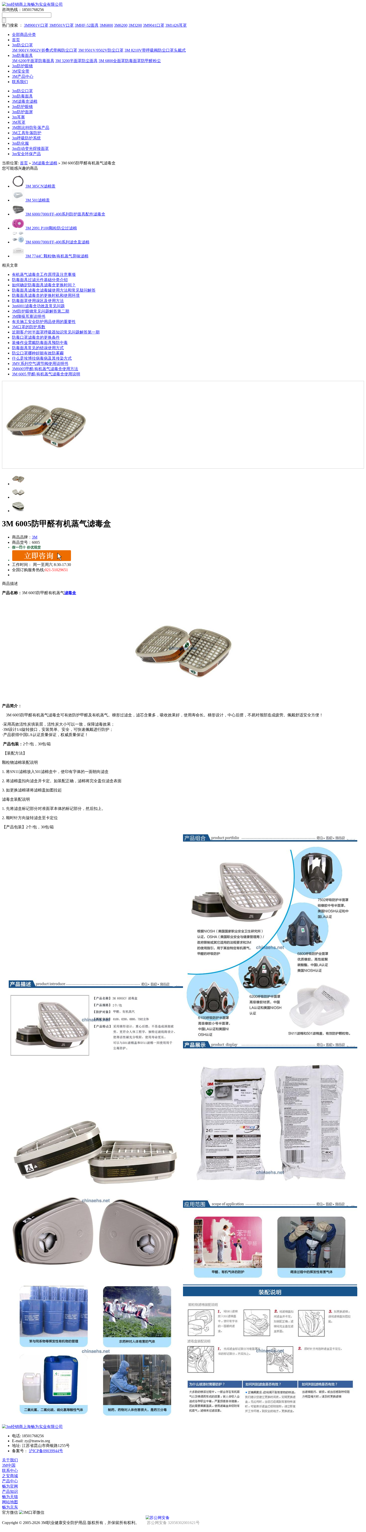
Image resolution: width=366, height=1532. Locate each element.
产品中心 (10, 1481)
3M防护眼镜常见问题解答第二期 (40, 311)
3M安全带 (20, 71)
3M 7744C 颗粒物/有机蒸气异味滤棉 (56, 256)
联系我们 (20, 82)
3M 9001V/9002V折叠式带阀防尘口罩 (44, 50)
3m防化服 (20, 143)
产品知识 (10, 1491)
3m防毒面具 (22, 55)
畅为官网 (10, 1486)
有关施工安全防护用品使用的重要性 (44, 322)
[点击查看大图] (183, 425)
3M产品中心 (22, 76)
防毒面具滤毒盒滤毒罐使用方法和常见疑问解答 (54, 290)
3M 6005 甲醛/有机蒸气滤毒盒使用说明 (46, 374)
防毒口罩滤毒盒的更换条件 (36, 337)
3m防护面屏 (22, 112)
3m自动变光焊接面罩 (30, 148)
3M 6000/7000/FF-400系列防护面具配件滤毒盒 (65, 214)
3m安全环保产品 (26, 154)
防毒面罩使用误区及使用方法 (38, 301)
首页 (16, 40)
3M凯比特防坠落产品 (30, 127)
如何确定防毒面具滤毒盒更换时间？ (44, 285)
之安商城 (10, 1476)
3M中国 (8, 1465)
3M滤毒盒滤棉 (24, 101)
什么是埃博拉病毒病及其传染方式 (42, 358)
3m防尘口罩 (22, 45)
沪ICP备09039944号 (46, 1451)
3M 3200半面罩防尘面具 (76, 61)
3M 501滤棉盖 (37, 200)
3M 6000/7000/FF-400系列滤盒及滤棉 (57, 242)
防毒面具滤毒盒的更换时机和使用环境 (46, 295)
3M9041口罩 (153, 25)
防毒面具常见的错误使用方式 (38, 348)
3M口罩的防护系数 (28, 327)
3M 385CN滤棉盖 (40, 186)
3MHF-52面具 (87, 25)
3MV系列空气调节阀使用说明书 (40, 363)
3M (34, 537)
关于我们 (10, 1460)
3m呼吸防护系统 (26, 138)
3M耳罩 (18, 122)
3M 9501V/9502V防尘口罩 (100, 50)
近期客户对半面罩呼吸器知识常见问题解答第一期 (56, 332)
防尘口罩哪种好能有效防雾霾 (38, 353)
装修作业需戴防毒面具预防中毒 (40, 342)
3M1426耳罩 (176, 25)
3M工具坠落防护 (26, 133)
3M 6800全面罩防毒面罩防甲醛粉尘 (130, 61)
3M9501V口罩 (61, 25)
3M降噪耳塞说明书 (28, 316)
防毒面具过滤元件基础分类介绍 (40, 280)
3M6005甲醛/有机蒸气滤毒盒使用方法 (45, 369)
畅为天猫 (10, 1497)
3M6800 (106, 25)
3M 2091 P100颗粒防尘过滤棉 (51, 228)
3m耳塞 (18, 117)
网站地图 (10, 1502)
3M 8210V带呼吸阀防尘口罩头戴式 (155, 50)
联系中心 (10, 1470)
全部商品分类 (24, 34)
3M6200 (120, 25)
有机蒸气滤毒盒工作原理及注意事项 (44, 274)
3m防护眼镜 (22, 66)
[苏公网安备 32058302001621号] (183, 1517)
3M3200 (135, 25)
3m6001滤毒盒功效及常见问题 (38, 306)
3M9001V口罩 (36, 25)
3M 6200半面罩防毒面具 (33, 61)
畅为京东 (10, 1507)
